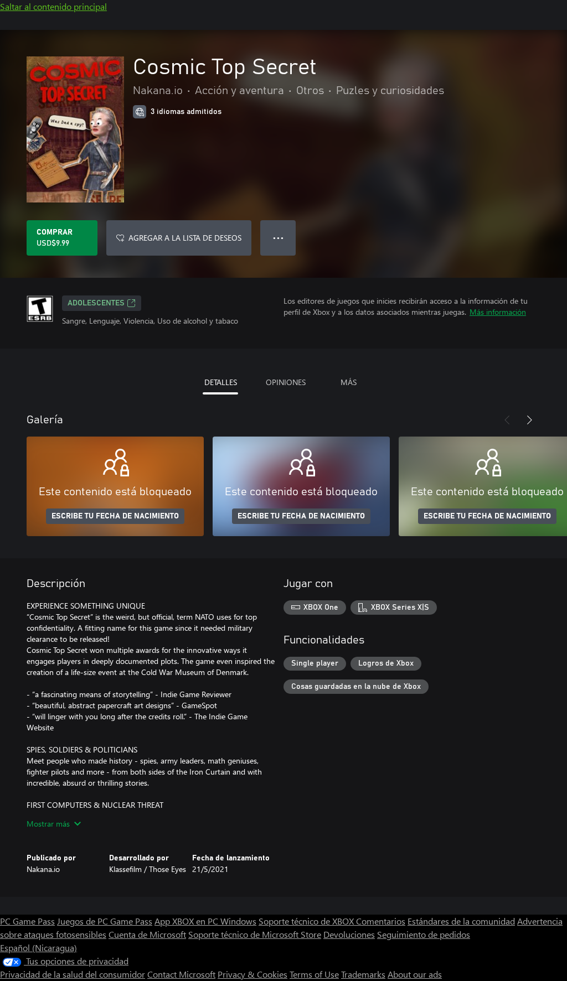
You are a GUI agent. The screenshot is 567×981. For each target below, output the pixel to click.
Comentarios (380, 921)
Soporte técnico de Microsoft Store (254, 934)
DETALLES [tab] (220, 382)
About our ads (415, 974)
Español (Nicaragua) (38, 947)
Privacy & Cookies (252, 974)
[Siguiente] (529, 420)
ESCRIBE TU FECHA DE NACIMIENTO (115, 516)
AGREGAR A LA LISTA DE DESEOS (184, 237)
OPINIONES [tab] (286, 382)
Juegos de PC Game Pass (104, 921)
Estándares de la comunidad (461, 921)
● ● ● (278, 238)
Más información (498, 312)
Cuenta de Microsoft (147, 934)
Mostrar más (48, 823)
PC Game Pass (27, 921)
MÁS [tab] (349, 382)
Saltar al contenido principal (53, 6)
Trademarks (363, 974)
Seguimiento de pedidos (423, 934)
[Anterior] (507, 420)
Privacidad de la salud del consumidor (72, 974)
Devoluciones (349, 934)
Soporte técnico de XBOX (307, 921)
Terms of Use (314, 974)
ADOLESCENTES (96, 303)
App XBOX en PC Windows (205, 921)
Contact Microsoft (181, 974)
